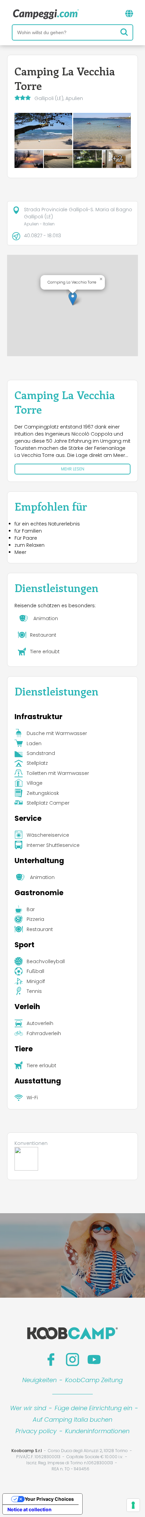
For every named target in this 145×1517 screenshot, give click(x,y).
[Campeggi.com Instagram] (72, 1359)
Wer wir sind (28, 1408)
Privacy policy (36, 1431)
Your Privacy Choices (49, 1499)
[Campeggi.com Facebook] (51, 1359)
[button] (72, 298)
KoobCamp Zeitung (94, 1380)
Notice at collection (29, 1509)
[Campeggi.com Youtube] (94, 1359)
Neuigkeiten (39, 1380)
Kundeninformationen (97, 1431)
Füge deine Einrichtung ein (93, 1408)
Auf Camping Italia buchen (72, 1419)
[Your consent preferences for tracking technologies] (133, 1505)
